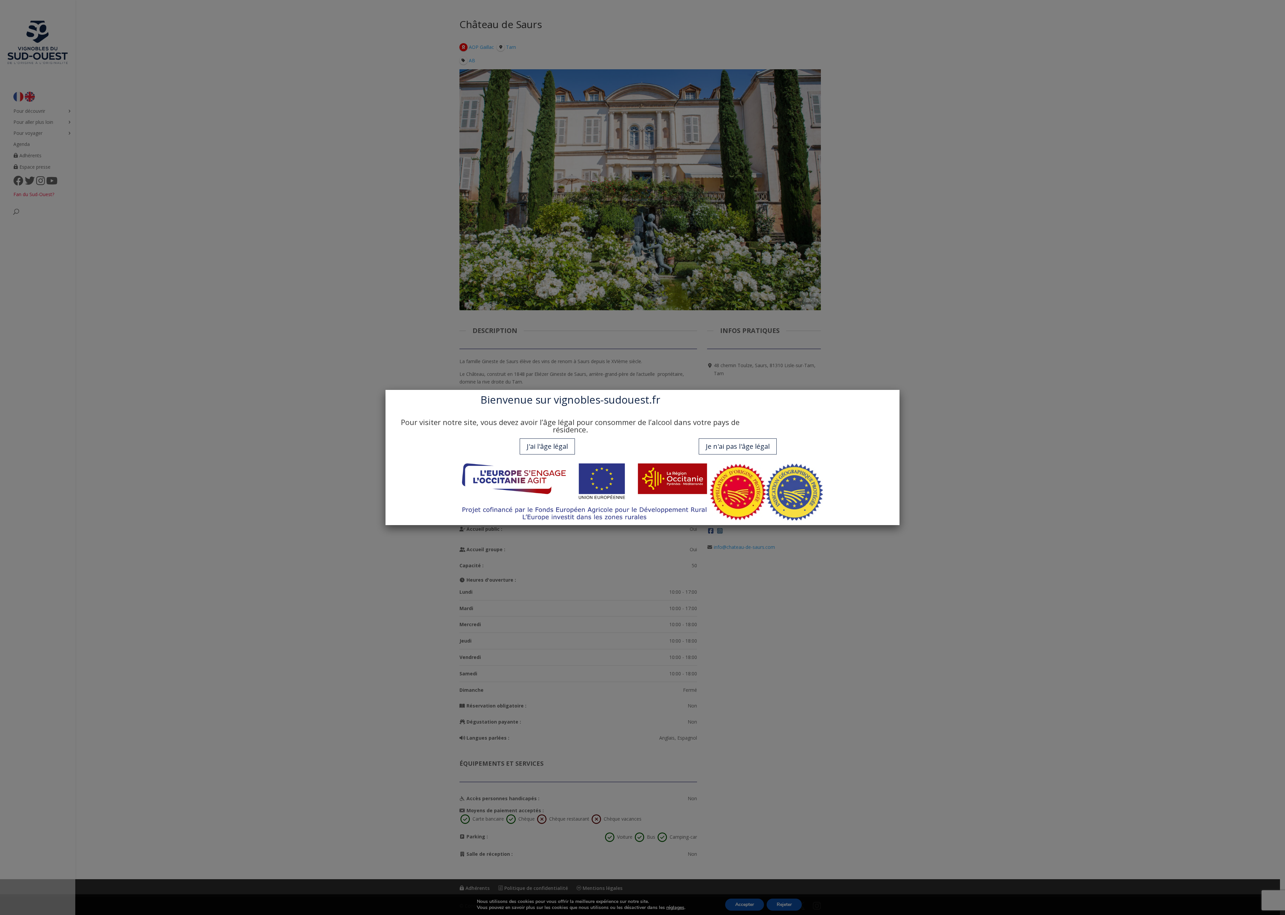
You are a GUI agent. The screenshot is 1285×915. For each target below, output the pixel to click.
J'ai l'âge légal (547, 446)
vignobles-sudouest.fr (607, 400)
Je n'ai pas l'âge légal (738, 446)
